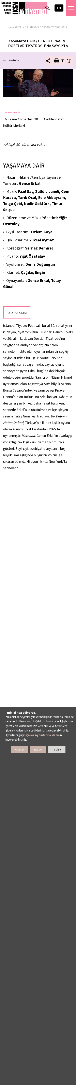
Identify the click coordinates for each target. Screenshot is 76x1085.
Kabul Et (19, 750)
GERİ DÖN (14, 60)
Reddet (38, 750)
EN (59, 8)
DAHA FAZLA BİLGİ (17, 313)
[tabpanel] (38, 83)
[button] (24, 8)
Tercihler (56, 750)
